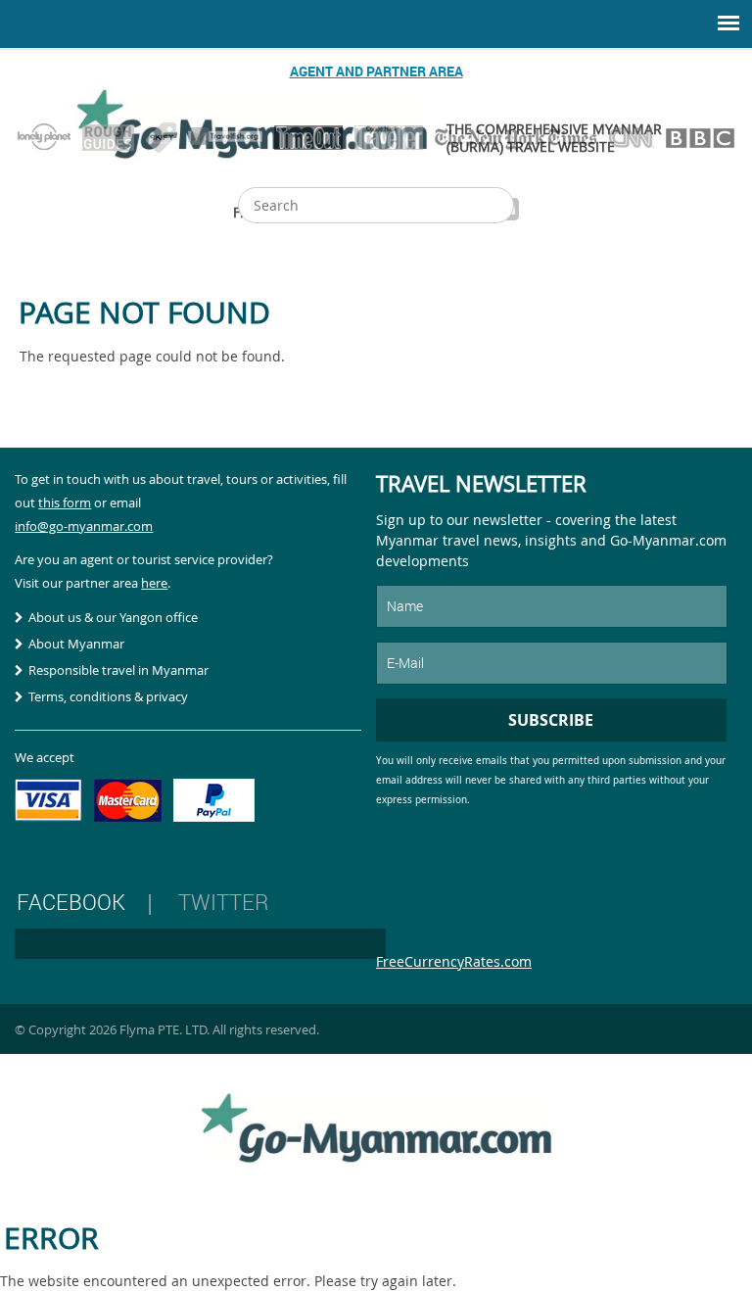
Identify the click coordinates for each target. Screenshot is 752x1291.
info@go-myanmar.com (84, 526)
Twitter (223, 901)
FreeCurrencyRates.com (454, 961)
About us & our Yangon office (113, 617)
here (154, 583)
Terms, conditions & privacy (108, 696)
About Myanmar (76, 643)
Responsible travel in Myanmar (118, 670)
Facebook (71, 901)
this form (64, 502)
